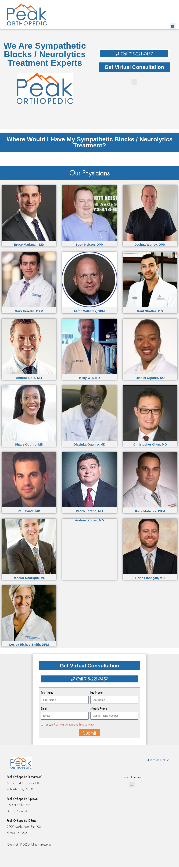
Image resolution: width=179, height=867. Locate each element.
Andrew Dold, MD (29, 378)
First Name (47, 692)
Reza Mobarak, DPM (150, 511)
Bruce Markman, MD (29, 244)
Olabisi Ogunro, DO (150, 378)
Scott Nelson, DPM (89, 244)
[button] (173, 26)
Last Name (96, 692)
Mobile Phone (98, 709)
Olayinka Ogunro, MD (89, 444)
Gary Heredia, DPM (29, 311)
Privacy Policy (86, 724)
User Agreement (63, 724)
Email (44, 709)
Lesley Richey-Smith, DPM (29, 644)
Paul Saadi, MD (29, 511)
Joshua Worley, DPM (150, 244)
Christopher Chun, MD (150, 444)
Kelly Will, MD (89, 378)
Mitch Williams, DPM (89, 311)
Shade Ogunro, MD (29, 444)
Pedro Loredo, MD (89, 511)
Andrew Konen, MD (89, 520)
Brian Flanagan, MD (150, 578)
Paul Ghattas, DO (150, 311)
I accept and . (69, 724)
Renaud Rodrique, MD (29, 578)
